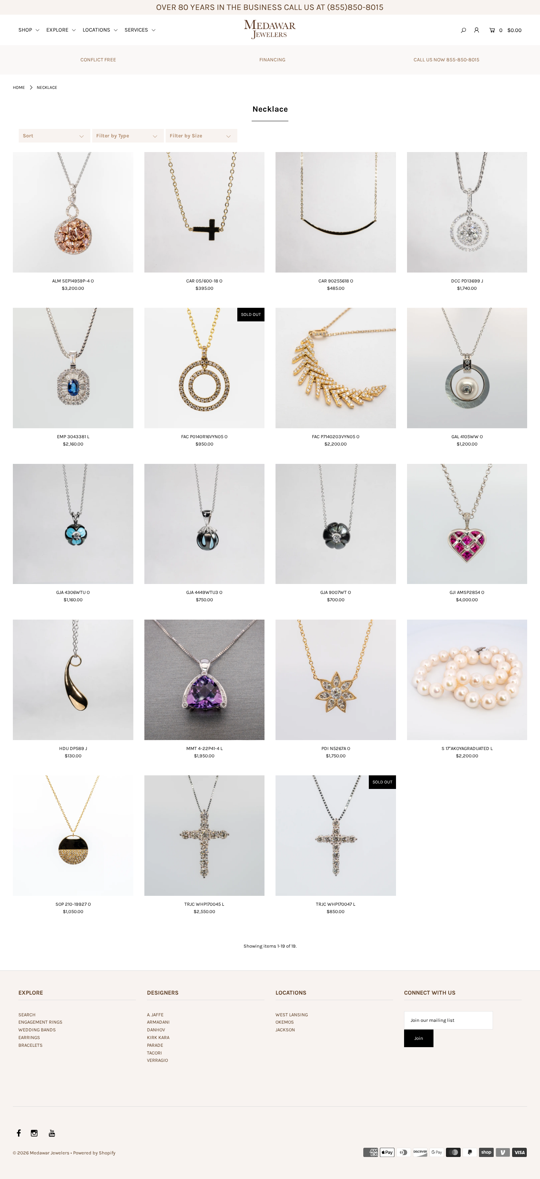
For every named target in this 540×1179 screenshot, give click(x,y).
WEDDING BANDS (37, 1029)
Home (19, 87)
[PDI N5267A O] (336, 680)
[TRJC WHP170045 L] (204, 835)
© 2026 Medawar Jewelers (41, 1152)
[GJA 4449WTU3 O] (204, 524)
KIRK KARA (158, 1037)
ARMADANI (158, 1022)
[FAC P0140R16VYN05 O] (204, 368)
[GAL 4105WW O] (467, 368)
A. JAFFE (155, 1014)
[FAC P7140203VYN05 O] (336, 368)
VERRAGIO (157, 1060)
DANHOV (156, 1029)
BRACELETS (30, 1045)
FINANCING (272, 60)
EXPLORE (58, 29)
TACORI (154, 1053)
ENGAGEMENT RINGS (40, 1022)
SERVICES (137, 29)
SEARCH (27, 1014)
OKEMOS (285, 1022)
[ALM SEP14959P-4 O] (73, 212)
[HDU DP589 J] (73, 680)
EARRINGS (29, 1037)
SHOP (25, 29)
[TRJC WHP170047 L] (336, 835)
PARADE (155, 1045)
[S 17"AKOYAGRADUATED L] (467, 680)
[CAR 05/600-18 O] (204, 212)
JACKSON (285, 1029)
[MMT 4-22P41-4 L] (204, 680)
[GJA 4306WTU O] (73, 524)
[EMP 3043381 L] (73, 368)
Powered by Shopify (94, 1152)
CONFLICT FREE (98, 60)
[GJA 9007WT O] (336, 524)
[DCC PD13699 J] (467, 212)
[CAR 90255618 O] (336, 212)
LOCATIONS (97, 29)
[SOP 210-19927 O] (73, 835)
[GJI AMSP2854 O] (467, 524)
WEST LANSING (292, 1014)
